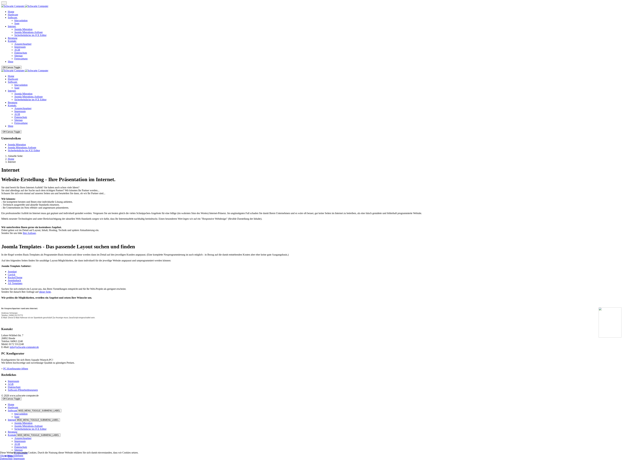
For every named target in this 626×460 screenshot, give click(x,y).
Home (11, 404)
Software (12, 410)
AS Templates (15, 283)
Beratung (12, 431)
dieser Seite (45, 291)
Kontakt (12, 435)
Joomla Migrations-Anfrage (22, 147)
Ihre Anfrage (29, 233)
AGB (11, 384)
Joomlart (12, 271)
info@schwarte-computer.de (24, 347)
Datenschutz (14, 387)
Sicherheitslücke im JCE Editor (24, 150)
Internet (12, 419)
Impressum (13, 381)
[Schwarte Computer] (24, 6)
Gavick (11, 274)
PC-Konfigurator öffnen (15, 368)
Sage (16, 416)
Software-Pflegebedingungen (23, 390)
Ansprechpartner (22, 438)
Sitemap (18, 450)
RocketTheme (15, 277)
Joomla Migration (17, 144)
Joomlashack (14, 280)
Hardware (13, 407)
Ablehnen (18, 455)
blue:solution (21, 413)
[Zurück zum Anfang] (4, 3)
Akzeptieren (6, 455)
